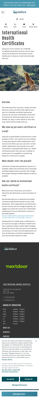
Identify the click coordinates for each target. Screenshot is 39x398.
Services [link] (6, 332)
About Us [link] (6, 328)
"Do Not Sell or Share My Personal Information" (11, 370)
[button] (3, 12)
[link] (19, 11)
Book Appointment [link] (19, 394)
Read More (31, 5)
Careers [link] (6, 336)
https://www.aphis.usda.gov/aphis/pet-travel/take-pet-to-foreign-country (18, 216)
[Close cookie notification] (36, 341)
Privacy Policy (7, 359)
